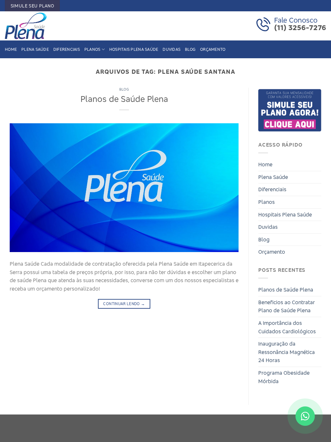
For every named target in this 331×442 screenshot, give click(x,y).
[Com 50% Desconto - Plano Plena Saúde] (37, 25)
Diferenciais (66, 49)
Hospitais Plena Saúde (133, 49)
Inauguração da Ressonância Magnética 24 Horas (286, 351)
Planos (92, 49)
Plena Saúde (35, 49)
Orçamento (212, 49)
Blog (190, 49)
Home (11, 49)
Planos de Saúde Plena (124, 99)
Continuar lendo (124, 303)
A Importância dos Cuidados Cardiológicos (287, 327)
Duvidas (171, 49)
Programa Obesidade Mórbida (284, 377)
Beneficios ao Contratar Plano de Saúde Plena (286, 306)
